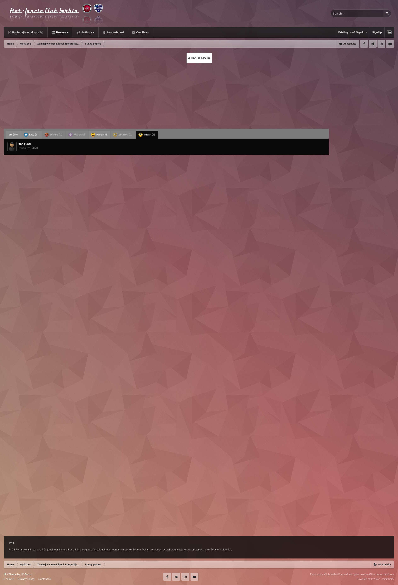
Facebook (364, 44)
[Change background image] (389, 32)
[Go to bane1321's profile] (12, 146)
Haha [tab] (101, 134)
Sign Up (377, 32)
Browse (61, 32)
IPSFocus (26, 574)
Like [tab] (34, 134)
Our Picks (142, 32)
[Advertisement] (199, 95)
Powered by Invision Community (375, 578)
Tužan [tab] (149, 134)
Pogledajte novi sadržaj (27, 32)
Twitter (373, 44)
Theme (8, 578)
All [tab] (13, 134)
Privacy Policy (26, 578)
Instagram (381, 44)
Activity (86, 32)
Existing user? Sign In (351, 32)
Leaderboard (115, 32)
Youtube (390, 44)
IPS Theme (10, 574)
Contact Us (44, 578)
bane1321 (24, 143)
